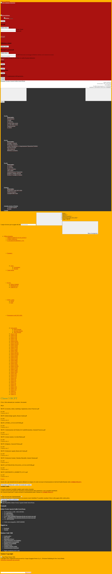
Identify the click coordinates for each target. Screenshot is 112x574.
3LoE (12, 266)
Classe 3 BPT (14, 370)
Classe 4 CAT (14, 359)
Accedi (3, 21)
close (2, 101)
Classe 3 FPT (13, 363)
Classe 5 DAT (14, 347)
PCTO (9, 283)
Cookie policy (7, 536)
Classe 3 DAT (14, 367)
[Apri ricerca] (98, 94)
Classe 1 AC (13, 387)
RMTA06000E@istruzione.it (22, 516)
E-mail (18, 54)
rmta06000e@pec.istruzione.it (21, 517)
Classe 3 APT (14, 372)
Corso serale (13, 328)
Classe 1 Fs (13, 390)
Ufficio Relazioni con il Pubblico (12, 540)
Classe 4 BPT (14, 360)
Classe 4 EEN (14, 356)
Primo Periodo (17, 329)
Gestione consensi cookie (10, 546)
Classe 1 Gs (13, 388)
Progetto (16, 268)
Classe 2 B (13, 384)
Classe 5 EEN (14, 345)
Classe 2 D (13, 381)
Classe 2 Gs (13, 376)
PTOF (12, 301)
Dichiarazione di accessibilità (11, 542)
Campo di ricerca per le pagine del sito (10, 224)
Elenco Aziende (14, 284)
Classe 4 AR (13, 335)
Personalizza (4, 484)
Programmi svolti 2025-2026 (69, 217)
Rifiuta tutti (14, 484)
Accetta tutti (25, 484)
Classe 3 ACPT (14, 366)
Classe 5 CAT (14, 348)
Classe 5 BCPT (14, 342)
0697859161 (9, 513)
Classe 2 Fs (13, 378)
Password (18, 31)
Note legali (7, 537)
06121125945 (9, 515)
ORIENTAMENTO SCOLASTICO (16, 237)
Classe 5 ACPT (14, 344)
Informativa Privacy (9, 539)
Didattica (64, 214)
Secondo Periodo (18, 331)
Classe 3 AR (13, 337)
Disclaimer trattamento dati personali (10, 560)
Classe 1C (13, 391)
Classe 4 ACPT (14, 354)
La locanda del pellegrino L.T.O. (15, 240)
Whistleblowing (8, 545)
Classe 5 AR (13, 334)
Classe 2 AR (13, 338)
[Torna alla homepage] (56, 81)
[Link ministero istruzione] (8, 3)
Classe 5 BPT (14, 350)
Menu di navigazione (92, 233)
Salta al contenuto (5, 1)
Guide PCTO (13, 287)
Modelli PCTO (14, 285)
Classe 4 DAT (14, 357)
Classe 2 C (13, 382)
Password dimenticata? (6, 34)
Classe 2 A (13, 385)
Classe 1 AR (13, 339)
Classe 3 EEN (14, 364)
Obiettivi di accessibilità (10, 543)
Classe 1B (13, 392)
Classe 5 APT (14, 351)
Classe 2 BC (13, 373)
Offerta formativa (66, 216)
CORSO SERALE (12, 239)
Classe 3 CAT (14, 369)
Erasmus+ (10, 253)
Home (63, 213)
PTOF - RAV (11, 300)
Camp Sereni (10, 270)
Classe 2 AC (13, 375)
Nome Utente (19, 29)
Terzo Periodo (17, 332)
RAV (11, 302)
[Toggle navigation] (14, 94)
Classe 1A (13, 394)
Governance (17, 267)
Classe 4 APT (14, 362)
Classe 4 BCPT (14, 353)
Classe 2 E (13, 379)
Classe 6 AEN (14, 341)
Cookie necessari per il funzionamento (11, 496)
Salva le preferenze (13, 499)
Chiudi (2, 64)
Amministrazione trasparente (11, 548)
